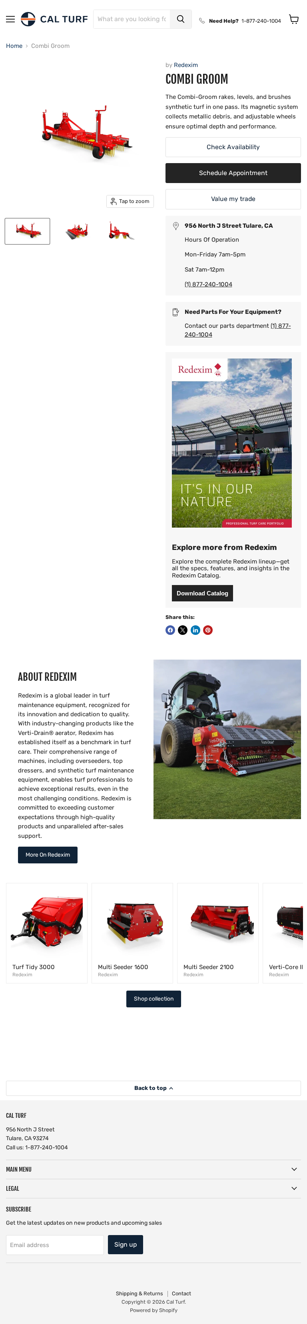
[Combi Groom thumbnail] (27, 231)
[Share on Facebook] (170, 630)
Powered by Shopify (153, 1310)
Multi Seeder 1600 (123, 967)
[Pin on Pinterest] (208, 630)
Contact (181, 1293)
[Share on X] (182, 630)
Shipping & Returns (139, 1293)
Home (14, 46)
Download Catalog (202, 593)
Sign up (125, 1244)
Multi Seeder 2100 (208, 967)
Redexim (186, 65)
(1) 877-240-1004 (208, 284)
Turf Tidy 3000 (33, 967)
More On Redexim (48, 854)
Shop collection (153, 998)
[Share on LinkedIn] (195, 630)
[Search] (180, 19)
